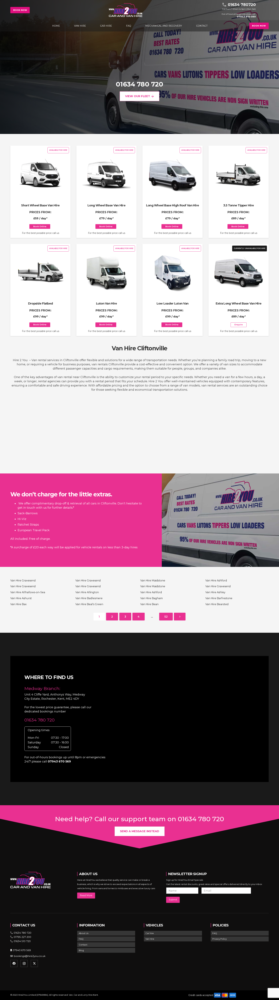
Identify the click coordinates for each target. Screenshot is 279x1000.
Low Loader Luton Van (173, 303)
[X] (34, 963)
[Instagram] (24, 963)
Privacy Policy (219, 939)
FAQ (81, 939)
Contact (83, 944)
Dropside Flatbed (40, 303)
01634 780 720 (139, 84)
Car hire (149, 933)
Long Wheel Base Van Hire (106, 205)
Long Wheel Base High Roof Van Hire (172, 205)
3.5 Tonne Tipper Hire (238, 205)
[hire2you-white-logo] (125, 10)
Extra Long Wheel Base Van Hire (238, 303)
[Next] (180, 616)
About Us (83, 933)
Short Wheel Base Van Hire (40, 205)
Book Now (20, 10)
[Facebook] (14, 963)
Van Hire (149, 939)
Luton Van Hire (106, 303)
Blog (81, 950)
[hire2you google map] (192, 718)
